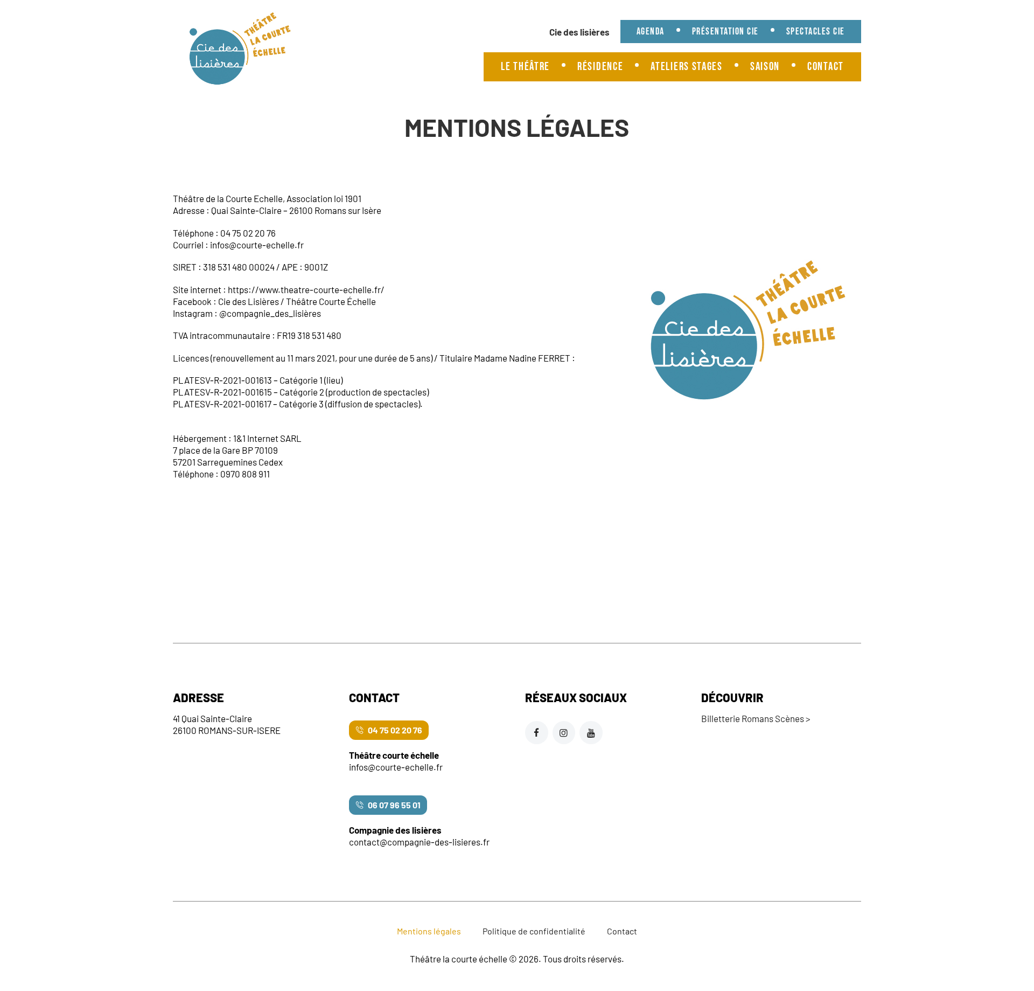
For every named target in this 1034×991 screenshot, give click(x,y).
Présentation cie (725, 31)
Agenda (651, 31)
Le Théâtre (525, 66)
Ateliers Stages (687, 66)
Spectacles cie (815, 31)
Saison (765, 66)
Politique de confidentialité (534, 931)
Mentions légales (429, 931)
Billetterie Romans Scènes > (756, 718)
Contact (825, 66)
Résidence (600, 66)
